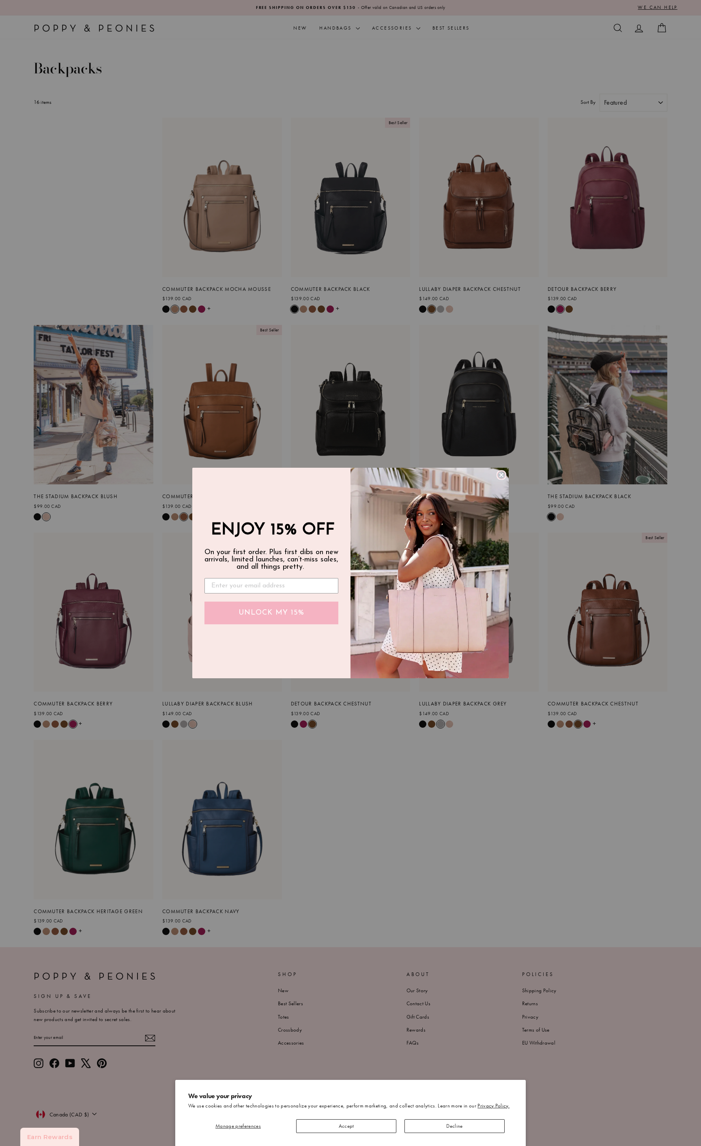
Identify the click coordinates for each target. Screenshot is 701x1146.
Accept (346, 1125)
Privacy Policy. (493, 1105)
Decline (454, 1125)
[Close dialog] (501, 475)
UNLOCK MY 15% (271, 613)
